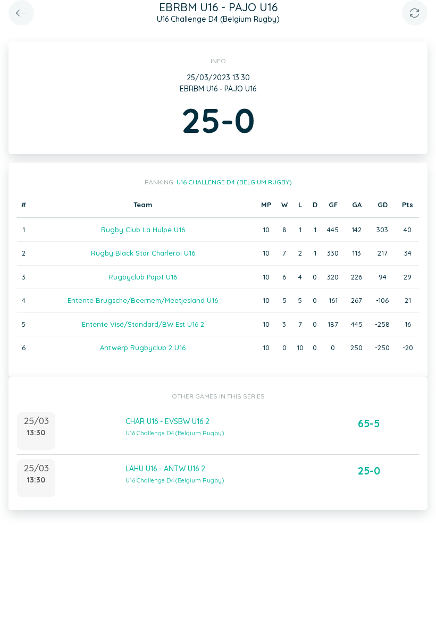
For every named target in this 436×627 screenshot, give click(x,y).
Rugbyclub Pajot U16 (142, 277)
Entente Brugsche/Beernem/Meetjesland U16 (143, 300)
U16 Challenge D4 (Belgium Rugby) (234, 182)
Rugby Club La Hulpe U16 (143, 229)
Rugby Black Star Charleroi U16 (143, 253)
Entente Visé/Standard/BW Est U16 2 (143, 324)
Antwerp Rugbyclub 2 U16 (143, 347)
